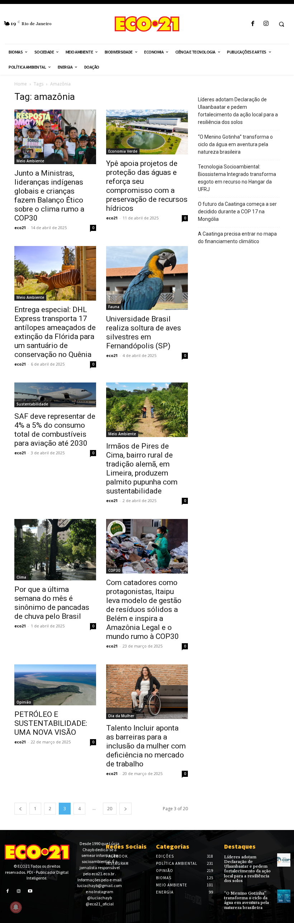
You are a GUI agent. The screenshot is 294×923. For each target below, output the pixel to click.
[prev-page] (20, 809)
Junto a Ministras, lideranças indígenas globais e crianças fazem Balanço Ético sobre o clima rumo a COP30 (49, 195)
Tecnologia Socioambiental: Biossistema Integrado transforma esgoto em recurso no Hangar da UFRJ (237, 178)
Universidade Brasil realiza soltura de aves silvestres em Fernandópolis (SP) (143, 332)
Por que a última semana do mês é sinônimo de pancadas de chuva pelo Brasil (51, 603)
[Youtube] (30, 891)
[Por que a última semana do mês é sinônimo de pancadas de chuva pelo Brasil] (55, 549)
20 (109, 809)
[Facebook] (252, 24)
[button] (281, 24)
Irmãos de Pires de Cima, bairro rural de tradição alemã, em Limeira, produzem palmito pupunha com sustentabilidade (141, 468)
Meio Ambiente (30, 160)
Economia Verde (122, 151)
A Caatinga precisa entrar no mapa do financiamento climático (237, 237)
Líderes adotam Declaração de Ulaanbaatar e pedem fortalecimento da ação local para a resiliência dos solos (238, 111)
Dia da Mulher (121, 715)
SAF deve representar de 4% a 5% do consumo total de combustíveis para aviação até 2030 (54, 429)
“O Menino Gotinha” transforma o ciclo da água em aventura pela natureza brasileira (235, 144)
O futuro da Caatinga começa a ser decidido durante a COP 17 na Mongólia (237, 211)
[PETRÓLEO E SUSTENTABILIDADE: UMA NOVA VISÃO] (55, 684)
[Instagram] (266, 24)
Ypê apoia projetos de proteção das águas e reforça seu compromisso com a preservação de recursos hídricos (147, 186)
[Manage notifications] (16, 907)
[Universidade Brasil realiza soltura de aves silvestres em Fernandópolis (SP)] (147, 278)
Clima (21, 577)
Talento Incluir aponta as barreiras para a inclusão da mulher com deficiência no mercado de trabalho (146, 746)
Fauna (113, 306)
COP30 (114, 570)
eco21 (20, 227)
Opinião (23, 702)
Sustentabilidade (32, 404)
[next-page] (125, 809)
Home (20, 84)
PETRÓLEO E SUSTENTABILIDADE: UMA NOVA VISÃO (50, 723)
